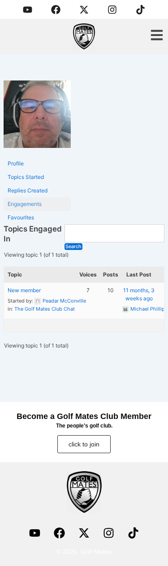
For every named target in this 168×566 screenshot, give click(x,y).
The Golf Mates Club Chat (44, 309)
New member (24, 290)
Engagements (25, 204)
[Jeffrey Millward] (37, 118)
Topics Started (26, 177)
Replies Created (27, 190)
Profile (16, 163)
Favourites (21, 217)
